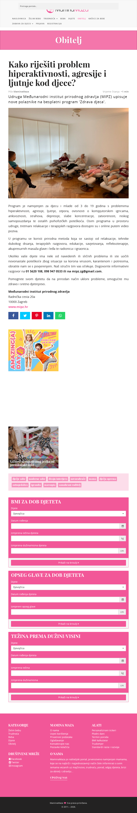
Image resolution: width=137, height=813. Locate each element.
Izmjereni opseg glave (23, 606)
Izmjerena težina (20, 667)
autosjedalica (20, 484)
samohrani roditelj (70, 484)
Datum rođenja (19, 520)
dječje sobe (19, 478)
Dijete (71, 18)
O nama (54, 730)
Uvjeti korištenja (59, 733)
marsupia (49, 484)
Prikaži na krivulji (68, 562)
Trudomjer (98, 743)
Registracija (54, 23)
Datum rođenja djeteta (23, 594)
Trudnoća (50, 18)
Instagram (17, 765)
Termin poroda (100, 737)
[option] (33, 447)
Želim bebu (35, 18)
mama (92, 478)
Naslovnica (19, 18)
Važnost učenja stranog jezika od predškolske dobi (32, 463)
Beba (63, 18)
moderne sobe (37, 478)
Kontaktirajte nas (59, 743)
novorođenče (78, 478)
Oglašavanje (57, 740)
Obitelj (82, 18)
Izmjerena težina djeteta (24, 533)
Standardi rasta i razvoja (105, 747)
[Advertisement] (33, 395)
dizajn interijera (58, 478)
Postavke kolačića (59, 747)
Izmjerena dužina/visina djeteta (28, 545)
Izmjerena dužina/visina (24, 680)
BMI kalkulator (100, 740)
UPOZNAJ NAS (58, 777)
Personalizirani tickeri (104, 730)
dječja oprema (108, 478)
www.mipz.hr (18, 307)
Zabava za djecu (22, 23)
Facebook (16, 759)
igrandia (36, 484)
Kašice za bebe (97, 18)
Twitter (15, 762)
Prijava (40, 23)
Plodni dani (98, 733)
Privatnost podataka (61, 737)
